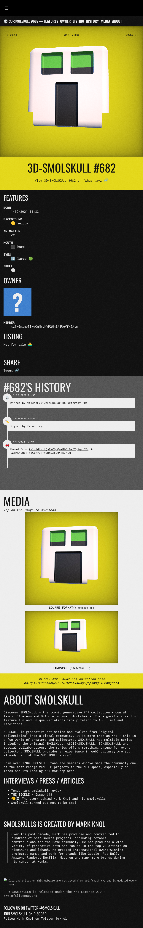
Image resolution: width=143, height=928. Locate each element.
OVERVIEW (71, 35)
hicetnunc (20, 850)
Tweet (8, 370)
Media (105, 21)
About (117, 21)
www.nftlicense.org (20, 896)
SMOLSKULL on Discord (29, 913)
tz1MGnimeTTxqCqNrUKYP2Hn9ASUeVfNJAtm (44, 326)
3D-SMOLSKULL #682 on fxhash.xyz (73, 180)
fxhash (43, 850)
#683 (129, 35)
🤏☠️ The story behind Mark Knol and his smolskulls (58, 798)
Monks (42, 861)
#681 (14, 35)
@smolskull (49, 908)
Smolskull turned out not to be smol (43, 803)
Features (51, 21)
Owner (65, 21)
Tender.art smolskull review (36, 790)
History (92, 21)
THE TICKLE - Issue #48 (31, 794)
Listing (78, 21)
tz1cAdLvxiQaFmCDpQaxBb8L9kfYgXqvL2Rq (57, 402)
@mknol (61, 918)
